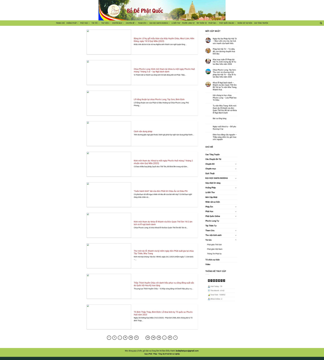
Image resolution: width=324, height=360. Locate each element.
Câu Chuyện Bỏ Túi (213, 159)
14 (153, 337)
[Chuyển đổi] (235, 163)
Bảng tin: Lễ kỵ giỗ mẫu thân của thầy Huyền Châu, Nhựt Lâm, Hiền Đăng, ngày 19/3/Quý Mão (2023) (164, 39)
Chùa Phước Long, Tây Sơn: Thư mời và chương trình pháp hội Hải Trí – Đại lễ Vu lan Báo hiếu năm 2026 (224, 73)
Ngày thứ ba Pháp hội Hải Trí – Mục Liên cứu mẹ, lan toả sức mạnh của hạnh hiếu (225, 41)
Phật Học (84, 23)
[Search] (321, 23)
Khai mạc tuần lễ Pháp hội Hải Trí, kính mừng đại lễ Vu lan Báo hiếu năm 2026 (224, 61)
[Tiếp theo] (175, 338)
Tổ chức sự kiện (212, 260)
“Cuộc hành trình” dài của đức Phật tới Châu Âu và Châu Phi (161, 191)
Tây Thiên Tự (201, 23)
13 (148, 337)
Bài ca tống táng (219, 118)
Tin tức (95, 23)
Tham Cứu (142, 23)
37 (170, 337)
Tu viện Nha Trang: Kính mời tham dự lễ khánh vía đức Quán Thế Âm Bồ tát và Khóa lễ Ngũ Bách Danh (225, 109)
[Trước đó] (109, 338)
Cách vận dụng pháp (143, 131)
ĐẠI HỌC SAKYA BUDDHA (159, 23)
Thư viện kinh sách (213, 235)
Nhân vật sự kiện (245, 23)
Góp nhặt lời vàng (212, 183)
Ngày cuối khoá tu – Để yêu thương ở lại (224, 127)
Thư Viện (105, 23)
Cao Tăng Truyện (261, 23)
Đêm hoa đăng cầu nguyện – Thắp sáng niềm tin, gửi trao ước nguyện (225, 137)
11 (136, 337)
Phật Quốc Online (226, 23)
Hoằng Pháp (71, 23)
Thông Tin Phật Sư (214, 254)
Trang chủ (60, 23)
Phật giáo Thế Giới (214, 245)
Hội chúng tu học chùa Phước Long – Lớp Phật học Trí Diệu (225, 97)
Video (207, 264)
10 (131, 337)
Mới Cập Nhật (211, 197)
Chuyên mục (117, 23)
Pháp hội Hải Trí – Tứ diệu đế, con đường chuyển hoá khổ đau (224, 51)
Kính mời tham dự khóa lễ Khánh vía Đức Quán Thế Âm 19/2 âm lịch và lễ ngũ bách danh (163, 223)
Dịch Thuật (210, 173)
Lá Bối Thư (175, 23)
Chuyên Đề (130, 23)
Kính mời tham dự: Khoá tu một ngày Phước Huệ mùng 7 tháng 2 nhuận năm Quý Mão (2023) (163, 162)
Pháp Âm (212, 23)
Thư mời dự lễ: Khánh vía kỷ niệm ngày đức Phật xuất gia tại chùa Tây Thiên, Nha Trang (164, 252)
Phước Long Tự (188, 23)
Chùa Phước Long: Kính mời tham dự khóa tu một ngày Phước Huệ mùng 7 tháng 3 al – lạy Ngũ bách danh (164, 70)
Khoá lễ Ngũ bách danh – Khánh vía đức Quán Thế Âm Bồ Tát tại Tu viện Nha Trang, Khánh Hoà (225, 86)
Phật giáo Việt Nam (214, 249)
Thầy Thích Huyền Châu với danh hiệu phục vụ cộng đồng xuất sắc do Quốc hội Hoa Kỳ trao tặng (164, 284)
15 (159, 337)
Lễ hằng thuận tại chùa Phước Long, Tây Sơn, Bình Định (159, 99)
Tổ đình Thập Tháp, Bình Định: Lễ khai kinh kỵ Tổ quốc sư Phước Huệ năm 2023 (163, 313)
